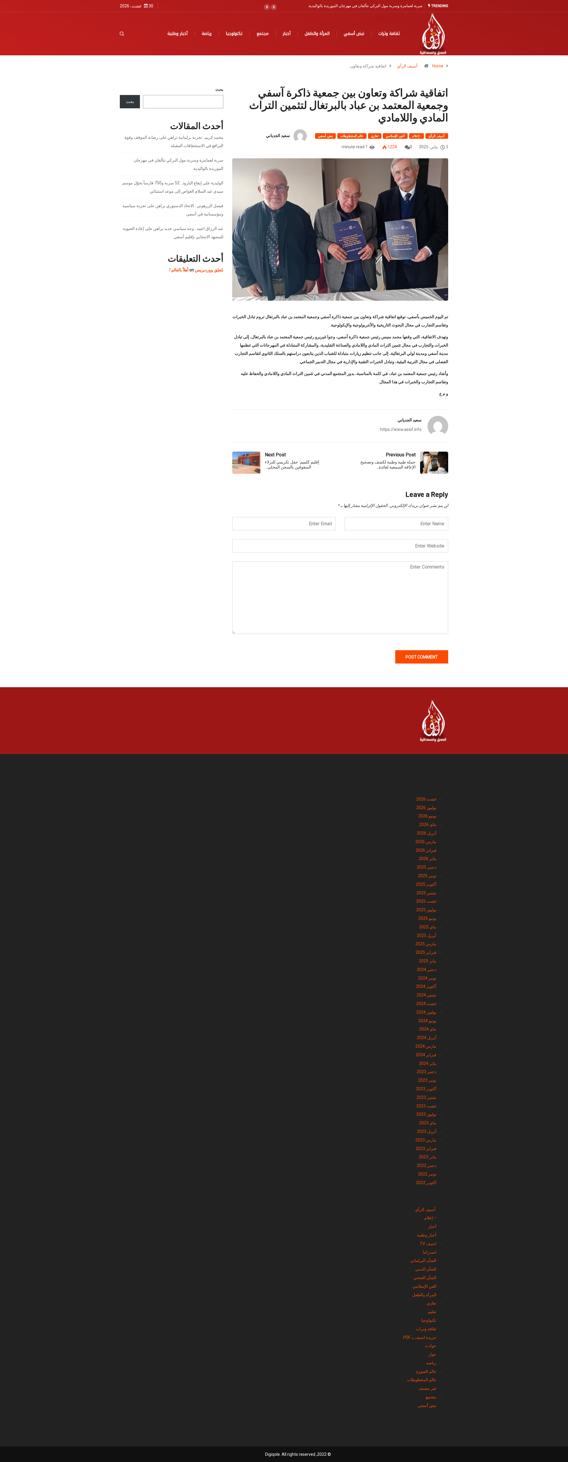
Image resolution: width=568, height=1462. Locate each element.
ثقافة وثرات (389, 34)
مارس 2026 (425, 841)
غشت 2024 (426, 1003)
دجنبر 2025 (426, 867)
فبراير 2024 (426, 1054)
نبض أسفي (354, 34)
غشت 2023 (426, 1106)
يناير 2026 (427, 858)
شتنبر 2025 (426, 893)
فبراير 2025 (426, 952)
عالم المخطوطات (352, 136)
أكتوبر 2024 (426, 986)
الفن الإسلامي (395, 136)
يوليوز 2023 (426, 1114)
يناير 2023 (427, 1157)
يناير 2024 (427, 1063)
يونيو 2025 (427, 918)
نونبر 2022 (427, 1174)
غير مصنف (427, 1388)
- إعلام (416, 136)
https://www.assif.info (401, 429)
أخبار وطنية (177, 34)
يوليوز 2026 (426, 807)
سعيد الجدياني (278, 135)
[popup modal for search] (129, 34)
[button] (274, 7)
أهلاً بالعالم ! (179, 270)
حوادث (430, 1345)
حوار (432, 1354)
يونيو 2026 (427, 816)
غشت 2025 (426, 901)
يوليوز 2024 (426, 1012)
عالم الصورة (426, 1371)
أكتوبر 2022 (426, 1182)
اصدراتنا (429, 1252)
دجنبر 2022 (426, 1165)
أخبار (287, 34)
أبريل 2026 (426, 833)
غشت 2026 (426, 799)
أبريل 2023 (426, 1131)
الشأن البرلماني (423, 1260)
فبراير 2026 (426, 850)
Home (437, 66)
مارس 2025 (425, 943)
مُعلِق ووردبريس (209, 270)
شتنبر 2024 (426, 995)
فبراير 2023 (426, 1148)
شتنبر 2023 (426, 1097)
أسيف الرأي (407, 66)
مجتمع (262, 34)
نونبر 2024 (427, 978)
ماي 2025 (427, 927)
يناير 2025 (427, 961)
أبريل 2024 (426, 1037)
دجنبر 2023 (426, 1071)
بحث (219, 89)
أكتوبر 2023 (426, 1088)
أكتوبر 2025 (426, 884)
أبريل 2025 (426, 935)
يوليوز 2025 (426, 909)
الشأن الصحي (424, 1277)
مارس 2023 (425, 1140)
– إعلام (430, 1217)
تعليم (432, 1311)
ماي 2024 (427, 1029)
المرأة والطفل (317, 34)
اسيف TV (428, 1243)
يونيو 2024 (427, 1020)
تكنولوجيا (234, 34)
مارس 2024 (425, 1046)
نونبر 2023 (427, 1080)
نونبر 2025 (427, 875)
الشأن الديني (425, 1269)
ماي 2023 (427, 1122)
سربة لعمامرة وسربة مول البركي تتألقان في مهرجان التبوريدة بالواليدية (365, 6)
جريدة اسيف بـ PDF (419, 1337)
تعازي (374, 136)
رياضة (207, 34)
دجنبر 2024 (426, 969)
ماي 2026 (427, 824)
